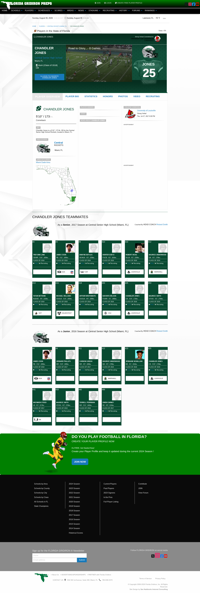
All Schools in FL (41, 502)
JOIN (140, 488)
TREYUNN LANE (39, 255)
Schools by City (40, 493)
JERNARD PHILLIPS (63, 361)
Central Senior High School (48, 57)
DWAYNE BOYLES (85, 255)
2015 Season (74, 524)
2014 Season (74, 528)
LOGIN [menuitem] (108, 3)
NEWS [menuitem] (81, 10)
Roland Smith (162, 224)
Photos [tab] (123, 96)
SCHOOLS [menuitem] (15, 10)
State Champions (41, 506)
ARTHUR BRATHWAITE (87, 296)
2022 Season (74, 493)
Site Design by (149, 589)
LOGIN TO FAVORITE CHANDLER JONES (50, 77)
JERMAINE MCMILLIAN (134, 361)
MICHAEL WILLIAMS (63, 296)
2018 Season (74, 511)
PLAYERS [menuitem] (29, 10)
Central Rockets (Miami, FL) (57, 26)
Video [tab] (136, 96)
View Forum (143, 493)
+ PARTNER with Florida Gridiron (99, 575)
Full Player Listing (111, 502)
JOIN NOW (80, 461)
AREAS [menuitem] (70, 10)
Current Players (110, 484)
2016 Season (74, 519)
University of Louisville (146, 111)
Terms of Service (145, 578)
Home (34, 26)
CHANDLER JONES (132, 296)
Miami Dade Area (43, 162)
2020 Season (74, 502)
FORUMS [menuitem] (136, 10)
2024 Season (74, 484)
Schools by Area (41, 484)
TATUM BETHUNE (39, 296)
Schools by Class (41, 497)
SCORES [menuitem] (58, 10)
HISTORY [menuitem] (123, 10)
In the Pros (108, 497)
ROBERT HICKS (131, 255)
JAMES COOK (61, 255)
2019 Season (74, 506)
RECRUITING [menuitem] (108, 10)
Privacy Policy (160, 578)
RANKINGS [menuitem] (150, 10)
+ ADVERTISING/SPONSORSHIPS (73, 575)
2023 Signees (109, 493)
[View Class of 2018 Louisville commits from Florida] (130, 114)
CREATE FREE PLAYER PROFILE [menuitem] (129, 3)
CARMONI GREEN (85, 361)
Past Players (109, 488)
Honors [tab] (108, 96)
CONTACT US (57, 580)
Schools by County (42, 488)
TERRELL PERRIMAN (87, 402)
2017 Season (74, 515)
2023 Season (74, 488)
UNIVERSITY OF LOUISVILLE (142, 39)
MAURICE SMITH (155, 296)
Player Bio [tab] (72, 96)
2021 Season (74, 497)
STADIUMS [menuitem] (93, 10)
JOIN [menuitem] (98, 3)
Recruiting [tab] (153, 96)
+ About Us (55, 575)
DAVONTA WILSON (109, 296)
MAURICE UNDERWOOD (157, 255)
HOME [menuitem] (4, 10)
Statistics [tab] (90, 96)
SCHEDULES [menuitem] (44, 10)
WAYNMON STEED (39, 402)
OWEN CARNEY (108, 402)
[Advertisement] (144, 142)
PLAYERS (42, 26)
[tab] (47, 96)
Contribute (142, 484)
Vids (36, 263)
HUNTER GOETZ (108, 255)
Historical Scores (76, 533)
